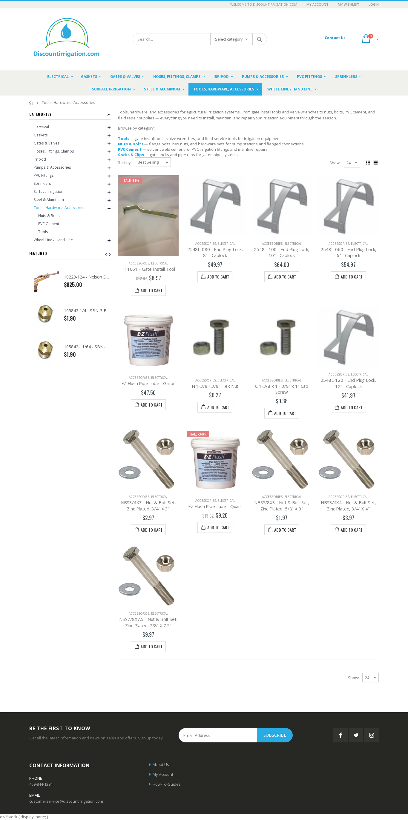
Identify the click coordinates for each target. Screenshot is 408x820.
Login (374, 4)
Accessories (139, 263)
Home (31, 102)
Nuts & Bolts (130, 144)
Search (259, 39)
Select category (229, 39)
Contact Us (335, 37)
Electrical (159, 263)
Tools (123, 138)
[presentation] (110, 254)
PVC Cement (130, 149)
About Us (161, 764)
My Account (317, 4)
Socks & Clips (131, 154)
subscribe (274, 735)
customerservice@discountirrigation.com (66, 801)
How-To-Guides (167, 784)
